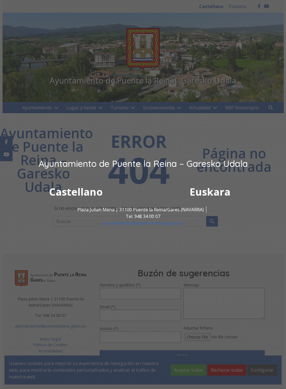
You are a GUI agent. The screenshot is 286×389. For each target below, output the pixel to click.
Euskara (210, 192)
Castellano (76, 192)
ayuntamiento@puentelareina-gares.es (143, 223)
